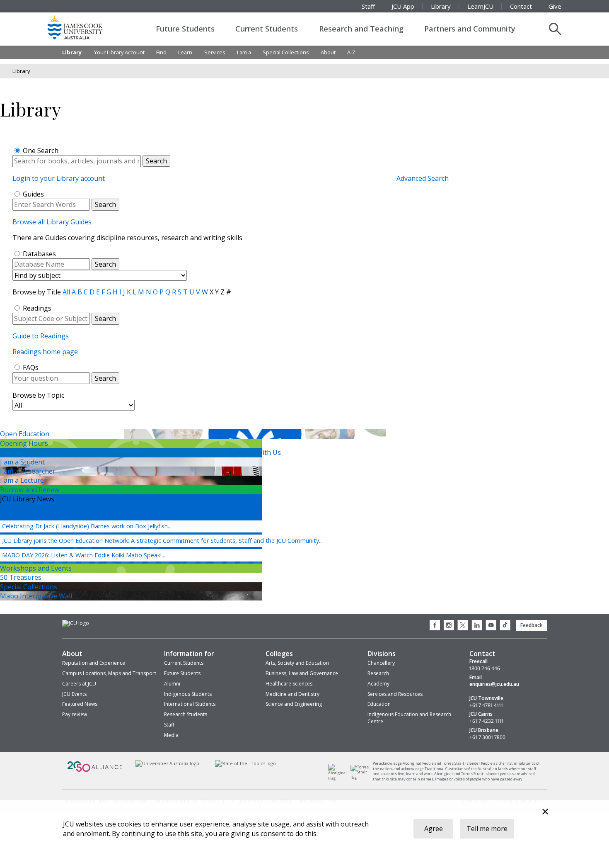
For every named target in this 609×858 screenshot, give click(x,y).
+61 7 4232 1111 (486, 721)
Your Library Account (119, 52)
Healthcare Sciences (289, 683)
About (328, 52)
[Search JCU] (555, 29)
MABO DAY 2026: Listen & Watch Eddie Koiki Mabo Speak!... (83, 555)
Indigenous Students (188, 694)
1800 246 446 (484, 668)
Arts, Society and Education (297, 662)
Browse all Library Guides (52, 221)
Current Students (266, 29)
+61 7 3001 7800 (487, 737)
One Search (40, 150)
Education (379, 703)
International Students (189, 703)
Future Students (185, 29)
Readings (37, 308)
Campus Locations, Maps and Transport (109, 673)
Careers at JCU (79, 683)
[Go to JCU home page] (75, 623)
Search (105, 204)
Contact (521, 6)
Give (555, 6)
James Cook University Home (85, 27)
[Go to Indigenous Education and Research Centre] (339, 778)
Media (171, 735)
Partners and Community (469, 29)
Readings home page (45, 351)
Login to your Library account (58, 178)
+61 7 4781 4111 (486, 705)
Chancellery (381, 662)
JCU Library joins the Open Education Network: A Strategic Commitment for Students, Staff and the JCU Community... (162, 540)
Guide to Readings (40, 335)
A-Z (351, 52)
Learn (185, 52)
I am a (244, 52)
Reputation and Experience (93, 662)
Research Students (185, 714)
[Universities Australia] (167, 763)
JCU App (403, 6)
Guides (33, 194)
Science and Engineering (294, 703)
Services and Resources (395, 694)
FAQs (31, 367)
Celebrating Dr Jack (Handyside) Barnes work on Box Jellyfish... (87, 526)
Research (378, 673)
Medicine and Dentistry (292, 694)
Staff (368, 6)
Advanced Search (422, 178)
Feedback (531, 625)
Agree (433, 828)
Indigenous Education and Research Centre (409, 718)
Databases (39, 253)
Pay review (74, 714)
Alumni (172, 683)
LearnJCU (480, 6)
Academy (378, 683)
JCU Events (74, 694)
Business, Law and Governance (302, 673)
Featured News (79, 703)
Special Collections (286, 52)
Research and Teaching (361, 29)
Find (161, 52)
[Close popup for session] (545, 812)
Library (441, 6)
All (66, 292)
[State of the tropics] (246, 763)
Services (214, 52)
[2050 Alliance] (95, 771)
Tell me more (487, 828)
